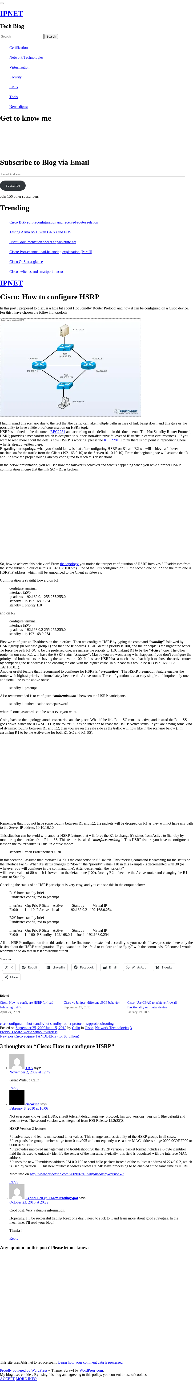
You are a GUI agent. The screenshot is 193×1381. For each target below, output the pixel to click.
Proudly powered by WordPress (23, 1370)
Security (15, 77)
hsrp (87, 1024)
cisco (4, 1024)
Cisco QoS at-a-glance (26, 262)
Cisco (89, 1028)
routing (108, 1024)
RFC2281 (57, 432)
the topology (69, 564)
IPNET (11, 13)
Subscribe (12, 185)
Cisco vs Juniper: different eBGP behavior (92, 1002)
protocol (97, 1024)
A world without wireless (28, 1032)
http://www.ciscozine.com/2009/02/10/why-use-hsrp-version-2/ (77, 1174)
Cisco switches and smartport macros (36, 272)
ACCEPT (7, 1379)
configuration (17, 1024)
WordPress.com (91, 1370)
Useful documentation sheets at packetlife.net (42, 242)
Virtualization (19, 67)
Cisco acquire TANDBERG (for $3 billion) (39, 1036)
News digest (18, 107)
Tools (13, 97)
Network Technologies (26, 57)
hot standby (35, 1024)
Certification (18, 48)
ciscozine (32, 1104)
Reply (13, 1088)
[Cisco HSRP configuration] (70, 415)
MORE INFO (26, 1379)
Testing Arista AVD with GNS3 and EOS (40, 232)
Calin (76, 1028)
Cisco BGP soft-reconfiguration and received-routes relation (53, 222)
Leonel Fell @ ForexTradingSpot (51, 1198)
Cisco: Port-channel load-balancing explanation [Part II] (50, 252)
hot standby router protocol (64, 1024)
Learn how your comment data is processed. (91, 1362)
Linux (13, 87)
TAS (29, 1068)
